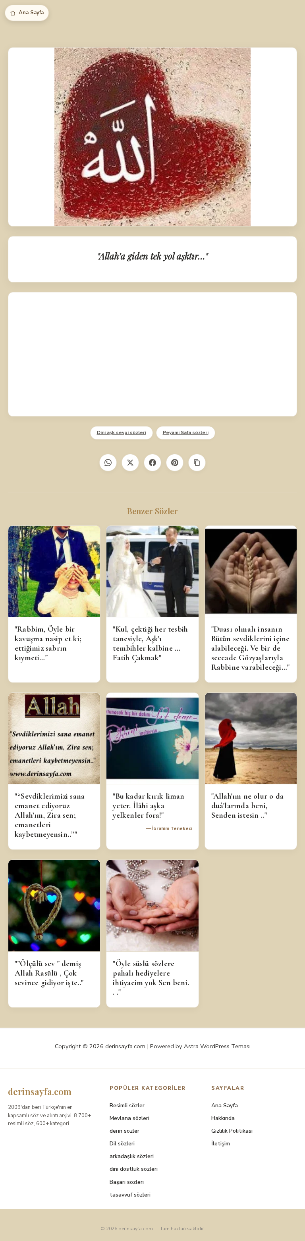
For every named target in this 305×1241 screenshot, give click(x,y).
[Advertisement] (152, 354)
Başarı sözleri (127, 1182)
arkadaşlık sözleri (132, 1156)
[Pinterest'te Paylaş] (174, 462)
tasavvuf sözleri (130, 1195)
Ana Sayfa (31, 12)
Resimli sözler (127, 1105)
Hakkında (223, 1118)
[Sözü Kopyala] (197, 462)
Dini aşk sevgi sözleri (121, 432)
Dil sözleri (122, 1143)
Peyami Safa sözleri (185, 432)
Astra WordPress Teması (217, 1046)
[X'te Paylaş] (130, 462)
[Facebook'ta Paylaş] (152, 462)
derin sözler (124, 1131)
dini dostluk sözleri (134, 1169)
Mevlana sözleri (129, 1118)
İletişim (220, 1143)
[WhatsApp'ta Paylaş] (108, 462)
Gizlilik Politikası (232, 1131)
